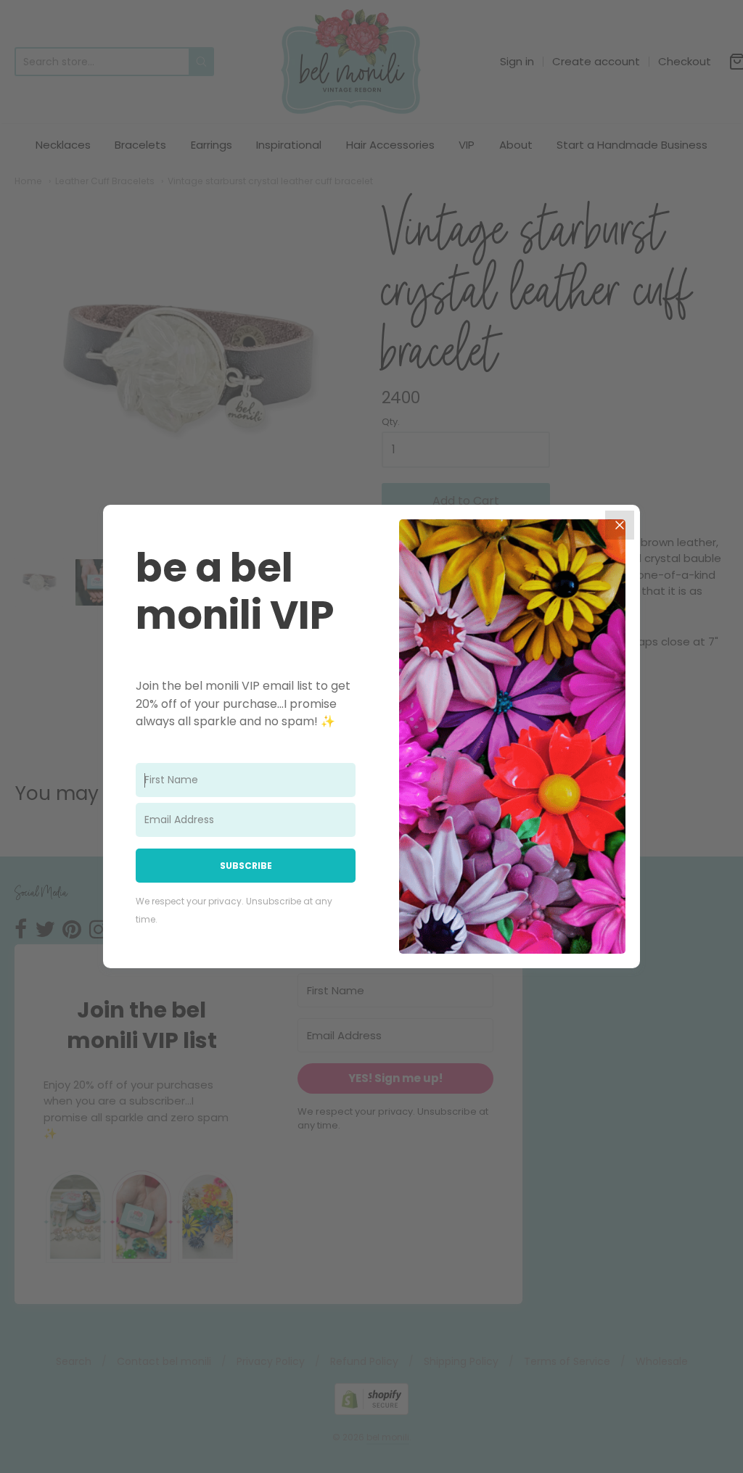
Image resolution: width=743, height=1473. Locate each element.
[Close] (619, 525)
